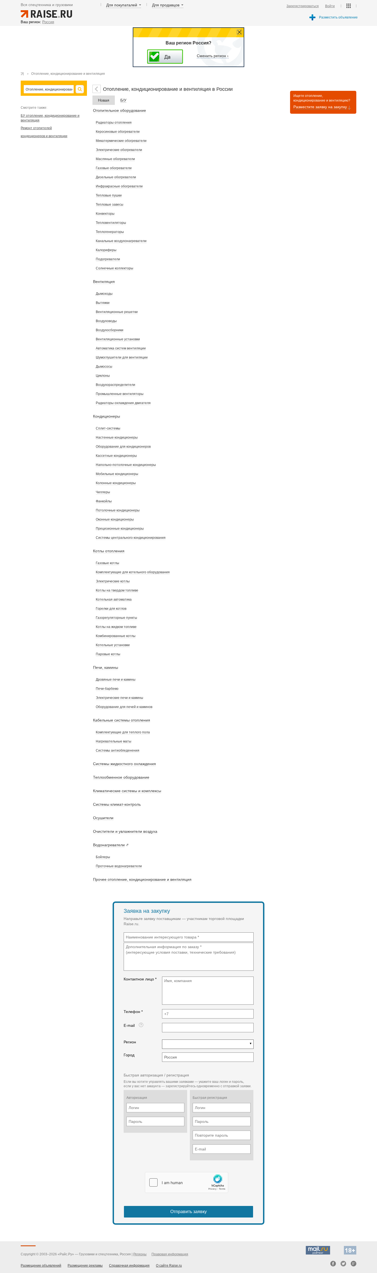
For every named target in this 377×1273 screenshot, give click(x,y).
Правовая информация (170, 1254)
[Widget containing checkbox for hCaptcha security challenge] (186, 1182)
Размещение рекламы (85, 1265)
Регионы (140, 1254)
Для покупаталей (121, 5)
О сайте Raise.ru (169, 1265)
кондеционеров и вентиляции (44, 136)
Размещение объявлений (41, 1265)
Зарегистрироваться (302, 6)
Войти (330, 6)
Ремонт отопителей (36, 128)
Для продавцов (165, 5)
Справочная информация (129, 1265)
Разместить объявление (338, 17)
